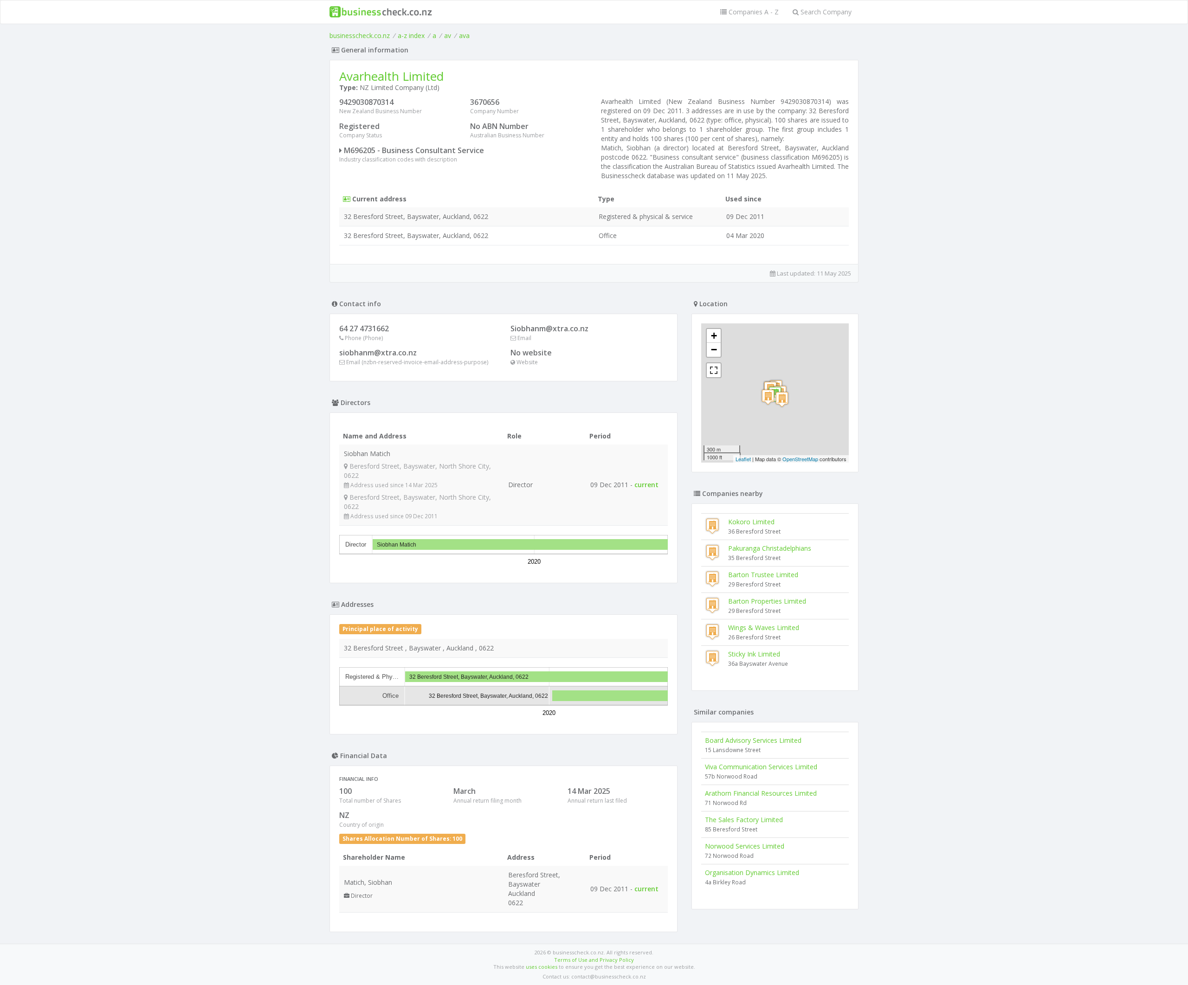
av (447, 35)
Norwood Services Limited (744, 846)
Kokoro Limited (751, 521)
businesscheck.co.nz (359, 35)
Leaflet (743, 459)
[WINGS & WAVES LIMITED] (768, 397)
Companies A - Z (753, 11)
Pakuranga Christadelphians (769, 548)
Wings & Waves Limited (763, 627)
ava (464, 35)
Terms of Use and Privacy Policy (594, 959)
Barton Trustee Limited (763, 574)
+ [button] (714, 335)
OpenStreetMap (800, 459)
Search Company (825, 11)
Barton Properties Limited (767, 601)
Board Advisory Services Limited (753, 740)
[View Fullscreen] (714, 370)
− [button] (714, 349)
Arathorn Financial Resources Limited (761, 793)
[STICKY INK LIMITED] (782, 399)
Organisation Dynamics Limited (752, 872)
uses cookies (541, 966)
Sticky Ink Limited (754, 654)
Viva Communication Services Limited (761, 766)
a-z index (411, 35)
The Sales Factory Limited (744, 819)
